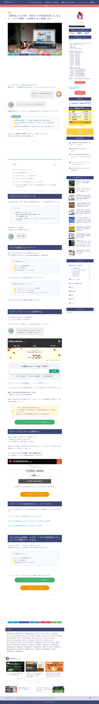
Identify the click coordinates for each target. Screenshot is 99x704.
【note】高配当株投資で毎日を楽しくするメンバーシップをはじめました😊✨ (81, 156)
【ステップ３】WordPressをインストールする (29, 182)
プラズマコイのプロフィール (24, 169)
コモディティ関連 (36, 635)
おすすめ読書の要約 (69, 2)
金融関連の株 (11, 651)
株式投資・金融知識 (52, 2)
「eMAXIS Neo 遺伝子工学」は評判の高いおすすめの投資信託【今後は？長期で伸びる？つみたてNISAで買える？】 (80, 221)
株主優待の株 (81, 272)
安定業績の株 (55, 644)
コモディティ (26, 635)
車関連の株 (39, 649)
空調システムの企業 (48, 646)
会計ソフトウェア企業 (50, 642)
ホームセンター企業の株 (29, 640)
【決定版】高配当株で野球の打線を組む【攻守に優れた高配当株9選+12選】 (83, 204)
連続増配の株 (81, 268)
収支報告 (80, 291)
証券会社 (21, 649)
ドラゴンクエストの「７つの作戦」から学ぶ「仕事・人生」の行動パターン (83, 190)
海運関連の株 (29, 646)
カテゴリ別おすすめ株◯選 (34, 2)
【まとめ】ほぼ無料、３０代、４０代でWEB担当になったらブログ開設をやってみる (36, 185)
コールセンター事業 (57, 635)
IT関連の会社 (20, 633)
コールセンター (47, 635)
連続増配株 (48, 649)
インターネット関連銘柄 (53, 633)
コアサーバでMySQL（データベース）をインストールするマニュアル (28, 521)
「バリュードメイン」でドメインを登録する (35, 422)
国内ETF (32, 644)
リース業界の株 (11, 642)
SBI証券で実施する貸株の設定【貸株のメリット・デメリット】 (83, 252)
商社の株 (25, 644)
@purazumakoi (27, 85)
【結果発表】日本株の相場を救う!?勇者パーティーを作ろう (81, 143)
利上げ (10, 644)
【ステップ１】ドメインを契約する (26, 175)
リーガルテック (49, 640)
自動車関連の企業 (12, 649)
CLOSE (54, 164)
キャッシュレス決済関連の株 (14, 635)
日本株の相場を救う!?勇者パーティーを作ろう (81, 149)
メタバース (40, 640)
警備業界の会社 (30, 649)
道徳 (54, 649)
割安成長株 (17, 644)
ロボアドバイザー (22, 642)
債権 (58, 642)
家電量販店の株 (11, 646)
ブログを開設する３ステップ (24, 172)
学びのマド (10, 2)
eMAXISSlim (11, 633)
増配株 (40, 644)
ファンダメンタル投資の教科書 (14, 640)
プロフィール (80, 82)
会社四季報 (39, 642)
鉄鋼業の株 (20, 651)
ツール (80, 303)
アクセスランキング (40, 633)
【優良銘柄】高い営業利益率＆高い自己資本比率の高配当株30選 (83, 228)
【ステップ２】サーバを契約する (25, 178)
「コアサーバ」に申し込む (34, 494)
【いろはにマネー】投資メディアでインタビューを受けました (81, 163)
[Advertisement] (35, 71)
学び (9, 12)
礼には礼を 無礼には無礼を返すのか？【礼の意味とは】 (83, 183)
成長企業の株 (81, 273)
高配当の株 (81, 275)
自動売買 (58, 646)
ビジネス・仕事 (83, 2)
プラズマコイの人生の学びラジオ (80, 93)
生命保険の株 (38, 646)
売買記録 (46, 644)
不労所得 (31, 642)
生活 (80, 287)
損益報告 (20, 646)
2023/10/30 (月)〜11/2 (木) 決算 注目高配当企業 (80, 169)
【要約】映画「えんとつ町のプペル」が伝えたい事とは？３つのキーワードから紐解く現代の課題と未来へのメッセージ (80, 244)
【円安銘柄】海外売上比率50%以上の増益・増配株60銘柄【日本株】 (83, 235)
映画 (80, 299)
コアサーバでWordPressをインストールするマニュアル (24, 525)
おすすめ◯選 (29, 633)
